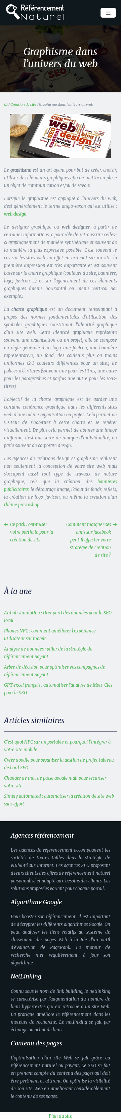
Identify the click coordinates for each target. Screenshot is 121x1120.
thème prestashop (21, 505)
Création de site (23, 104)
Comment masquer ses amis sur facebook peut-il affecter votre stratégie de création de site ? (88, 540)
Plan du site (60, 1116)
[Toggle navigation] (108, 13)
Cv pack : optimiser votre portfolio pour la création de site (31, 532)
